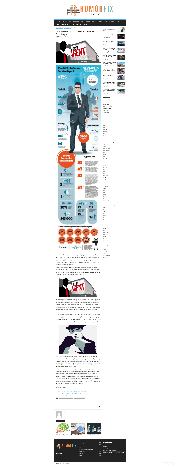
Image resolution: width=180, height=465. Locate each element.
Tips (104, 247)
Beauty (104, 123)
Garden (94, 21)
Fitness (104, 169)
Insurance (105, 207)
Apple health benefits (107, 108)
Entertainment (106, 158)
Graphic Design (106, 184)
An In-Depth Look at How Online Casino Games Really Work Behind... (109, 36)
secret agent (76, 398)
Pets (58, 24)
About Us (78, 24)
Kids (104, 213)
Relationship (105, 234)
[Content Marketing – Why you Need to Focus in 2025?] (94, 428)
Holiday (104, 192)
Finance (105, 167)
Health (100, 21)
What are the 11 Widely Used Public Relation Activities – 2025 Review (78, 436)
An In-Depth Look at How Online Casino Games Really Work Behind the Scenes (113, 449)
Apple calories (106, 104)
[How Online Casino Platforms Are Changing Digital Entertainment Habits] (121, 57)
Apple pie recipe (106, 114)
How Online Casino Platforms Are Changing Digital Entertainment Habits (109, 57)
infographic (70, 398)
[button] (123, 22)
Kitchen (105, 215)
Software (105, 240)
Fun (104, 173)
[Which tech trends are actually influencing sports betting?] (121, 30)
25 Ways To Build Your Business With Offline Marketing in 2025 (62, 435)
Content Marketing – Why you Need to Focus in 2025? (93, 435)
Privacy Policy (58, 463)
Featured (105, 165)
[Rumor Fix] (90, 9)
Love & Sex (105, 221)
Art (104, 121)
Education (76, 21)
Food (82, 21)
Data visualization (67, 28)
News (104, 228)
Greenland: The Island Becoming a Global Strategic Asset (109, 43)
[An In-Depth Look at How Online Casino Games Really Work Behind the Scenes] (121, 36)
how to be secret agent (63, 398)
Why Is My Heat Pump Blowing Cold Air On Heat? (109, 76)
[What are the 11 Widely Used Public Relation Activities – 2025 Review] (78, 428)
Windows (105, 257)
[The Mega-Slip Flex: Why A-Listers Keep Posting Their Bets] (121, 91)
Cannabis (105, 131)
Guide (104, 188)
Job (104, 211)
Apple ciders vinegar (107, 106)
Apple (104, 102)
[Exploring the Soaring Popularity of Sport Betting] (121, 71)
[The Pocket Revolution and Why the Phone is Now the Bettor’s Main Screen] (121, 84)
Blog (104, 125)
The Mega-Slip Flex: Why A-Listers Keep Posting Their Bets (109, 90)
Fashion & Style (106, 163)
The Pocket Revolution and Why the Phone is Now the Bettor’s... (109, 84)
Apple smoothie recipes (108, 118)
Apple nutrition (106, 112)
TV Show (105, 251)
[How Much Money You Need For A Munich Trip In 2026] (121, 64)
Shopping (105, 238)
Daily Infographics (62, 27)
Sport (104, 242)
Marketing (112, 21)
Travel (72, 24)
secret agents (82, 398)
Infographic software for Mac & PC (110, 203)
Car (70, 21)
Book (104, 127)
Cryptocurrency (106, 144)
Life (104, 219)
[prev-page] (98, 421)
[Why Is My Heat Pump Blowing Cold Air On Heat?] (121, 77)
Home (58, 21)
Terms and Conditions (67, 463)
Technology (64, 24)
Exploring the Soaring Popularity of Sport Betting (109, 69)
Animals (105, 100)
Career (104, 135)
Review (104, 236)
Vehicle (104, 253)
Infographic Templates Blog (109, 205)
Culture (104, 146)
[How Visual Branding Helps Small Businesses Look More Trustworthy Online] (121, 50)
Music (118, 21)
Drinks (104, 152)
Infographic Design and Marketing (110, 200)
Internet (105, 209)
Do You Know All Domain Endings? (92, 406)
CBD (104, 139)
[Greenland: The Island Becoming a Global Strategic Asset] (121, 43)
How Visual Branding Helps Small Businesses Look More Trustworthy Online (109, 50)
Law (104, 217)
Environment (106, 160)
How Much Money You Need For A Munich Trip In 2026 (109, 63)
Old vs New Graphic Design (63, 406)
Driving (104, 154)
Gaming (88, 21)
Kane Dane (59, 36)
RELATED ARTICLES (60, 421)
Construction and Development (109, 142)
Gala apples (105, 175)
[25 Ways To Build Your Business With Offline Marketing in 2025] (63, 428)
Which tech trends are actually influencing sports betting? (109, 29)
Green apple (105, 186)
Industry (105, 198)
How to (104, 196)
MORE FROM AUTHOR (70, 421)
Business (64, 21)
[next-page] (100, 421)
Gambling (105, 177)
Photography (106, 232)
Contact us (86, 24)
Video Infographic (107, 255)
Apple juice (105, 110)
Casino (104, 137)
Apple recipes (106, 116)
